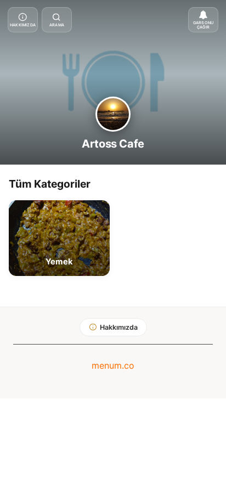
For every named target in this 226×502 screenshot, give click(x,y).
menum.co (113, 365)
